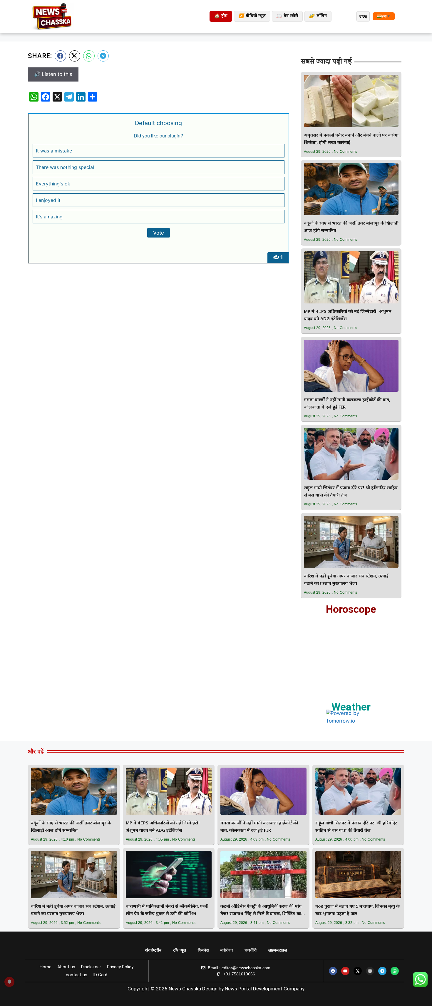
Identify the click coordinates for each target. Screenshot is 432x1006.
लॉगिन (318, 16)
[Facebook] (333, 971)
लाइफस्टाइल (277, 950)
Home (45, 967)
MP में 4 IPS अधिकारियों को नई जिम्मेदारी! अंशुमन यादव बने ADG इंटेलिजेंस (347, 315)
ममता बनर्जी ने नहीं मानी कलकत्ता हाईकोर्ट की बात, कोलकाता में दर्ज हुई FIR (347, 403)
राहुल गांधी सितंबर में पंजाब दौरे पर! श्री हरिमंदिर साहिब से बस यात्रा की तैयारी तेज (351, 491)
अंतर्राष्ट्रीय (153, 950)
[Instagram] (370, 971)
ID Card (100, 974)
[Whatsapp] (395, 971)
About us (66, 967)
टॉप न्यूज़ (179, 950)
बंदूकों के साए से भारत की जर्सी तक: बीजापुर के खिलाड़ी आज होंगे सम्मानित (351, 227)
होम (221, 16)
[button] (60, 56)
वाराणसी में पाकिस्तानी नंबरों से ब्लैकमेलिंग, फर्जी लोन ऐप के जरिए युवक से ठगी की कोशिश (167, 910)
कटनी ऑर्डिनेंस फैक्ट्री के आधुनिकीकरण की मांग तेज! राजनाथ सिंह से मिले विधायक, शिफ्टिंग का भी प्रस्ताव (261, 911)
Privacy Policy (120, 967)
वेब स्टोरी (287, 16)
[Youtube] (345, 971)
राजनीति (251, 950)
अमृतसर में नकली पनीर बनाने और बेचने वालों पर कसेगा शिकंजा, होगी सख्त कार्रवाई (351, 139)
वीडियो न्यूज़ (252, 16)
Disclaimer (91, 967)
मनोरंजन (226, 950)
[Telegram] (382, 971)
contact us (76, 974)
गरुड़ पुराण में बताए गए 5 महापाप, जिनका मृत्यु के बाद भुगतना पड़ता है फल (357, 910)
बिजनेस (203, 950)
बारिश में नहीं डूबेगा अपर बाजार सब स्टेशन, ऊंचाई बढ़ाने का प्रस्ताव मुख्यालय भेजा (346, 580)
